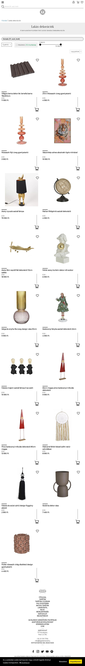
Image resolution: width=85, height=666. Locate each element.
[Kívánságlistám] (82, 2)
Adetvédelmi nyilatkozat (42, 622)
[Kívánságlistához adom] (37, 59)
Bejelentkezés (42, 612)
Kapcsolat (42, 614)
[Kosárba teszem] (37, 110)
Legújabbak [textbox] (75, 51)
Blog (42, 610)
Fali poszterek (42, 603)
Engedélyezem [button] (75, 661)
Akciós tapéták (42, 605)
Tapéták (42, 599)
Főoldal (4, 21)
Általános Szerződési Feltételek (43, 620)
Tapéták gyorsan (42, 601)
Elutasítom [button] (63, 661)
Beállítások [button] (25, 663)
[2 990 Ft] (40, 45)
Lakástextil (42, 608)
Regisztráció (42, 616)
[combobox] (76, 51)
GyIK (42, 626)
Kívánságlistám (42, 624)
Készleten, (27, 45)
